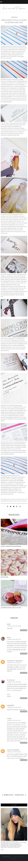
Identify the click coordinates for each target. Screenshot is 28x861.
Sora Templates (14, 856)
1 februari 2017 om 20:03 (14, 707)
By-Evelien (11, 680)
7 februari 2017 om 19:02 (14, 751)
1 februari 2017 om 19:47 (14, 662)
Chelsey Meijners (13, 750)
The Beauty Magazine (15, 660)
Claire (9, 718)
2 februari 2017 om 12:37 (14, 720)
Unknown (10, 705)
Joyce (9, 637)
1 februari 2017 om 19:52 (14, 681)
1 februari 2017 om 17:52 (14, 639)
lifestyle (14, 17)
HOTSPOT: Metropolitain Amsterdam (11, 546)
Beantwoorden (24, 630)
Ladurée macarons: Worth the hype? (11, 607)
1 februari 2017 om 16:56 (14, 626)
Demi (8, 624)
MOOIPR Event (4, 577)
